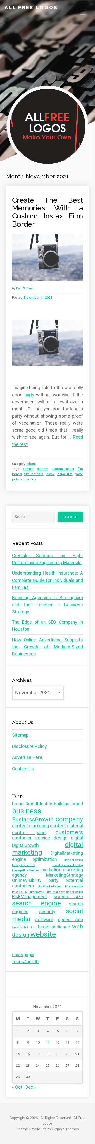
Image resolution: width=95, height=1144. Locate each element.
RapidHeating (74, 892)
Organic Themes (65, 1129)
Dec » (30, 1087)
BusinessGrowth (33, 819)
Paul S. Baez (25, 288)
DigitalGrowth (25, 845)
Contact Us (23, 768)
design (60, 837)
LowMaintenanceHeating (67, 865)
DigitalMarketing (67, 853)
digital (77, 837)
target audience (54, 926)
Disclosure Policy (29, 746)
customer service (31, 837)
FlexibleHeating (73, 860)
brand (18, 803)
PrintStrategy (36, 892)
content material (66, 825)
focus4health (25, 961)
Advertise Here (27, 757)
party (29, 394)
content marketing (30, 825)
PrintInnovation (74, 886)
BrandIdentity (38, 803)
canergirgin (23, 954)
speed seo (70, 919)
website (43, 934)
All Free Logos (31, 7)
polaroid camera (24, 479)
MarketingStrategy (64, 875)
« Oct (17, 1087)
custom (42, 469)
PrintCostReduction (49, 886)
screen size (68, 896)
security (47, 911)
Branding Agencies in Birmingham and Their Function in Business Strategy (47, 604)
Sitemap (20, 735)
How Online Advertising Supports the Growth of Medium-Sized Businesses (47, 646)
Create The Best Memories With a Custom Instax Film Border (47, 212)
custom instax (63, 469)
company (69, 819)
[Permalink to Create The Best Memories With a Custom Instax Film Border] (47, 257)
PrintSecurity (19, 892)
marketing (51, 869)
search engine (36, 903)
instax (50, 474)
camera (28, 469)
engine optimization (34, 859)
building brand (68, 803)
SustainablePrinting (24, 927)
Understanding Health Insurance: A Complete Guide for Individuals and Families (47, 580)
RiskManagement (29, 896)
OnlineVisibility (26, 880)
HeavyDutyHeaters (23, 865)
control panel (29, 832)
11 (47, 1042)
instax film (64, 474)
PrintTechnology (55, 892)
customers (69, 832)
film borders (33, 474)
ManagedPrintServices (26, 870)
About (31, 464)
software (44, 919)
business (26, 811)
